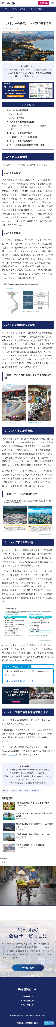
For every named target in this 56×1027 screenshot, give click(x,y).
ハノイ (5, 790)
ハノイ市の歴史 (17, 114)
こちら (11, 754)
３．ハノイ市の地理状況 (20, 133)
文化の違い (36, 790)
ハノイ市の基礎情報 (18, 110)
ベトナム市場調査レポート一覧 (19, 681)
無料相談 (44, 3)
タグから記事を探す (28, 1001)
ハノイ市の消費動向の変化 (21, 121)
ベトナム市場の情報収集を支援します (27, 145)
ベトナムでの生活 (8, 17)
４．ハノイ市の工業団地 (20, 140)
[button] (53, 103)
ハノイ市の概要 (17, 118)
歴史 (27, 790)
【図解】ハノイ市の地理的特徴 (24, 137)
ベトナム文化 (17, 790)
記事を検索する (28, 996)
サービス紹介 (28, 967)
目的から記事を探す (28, 1005)
